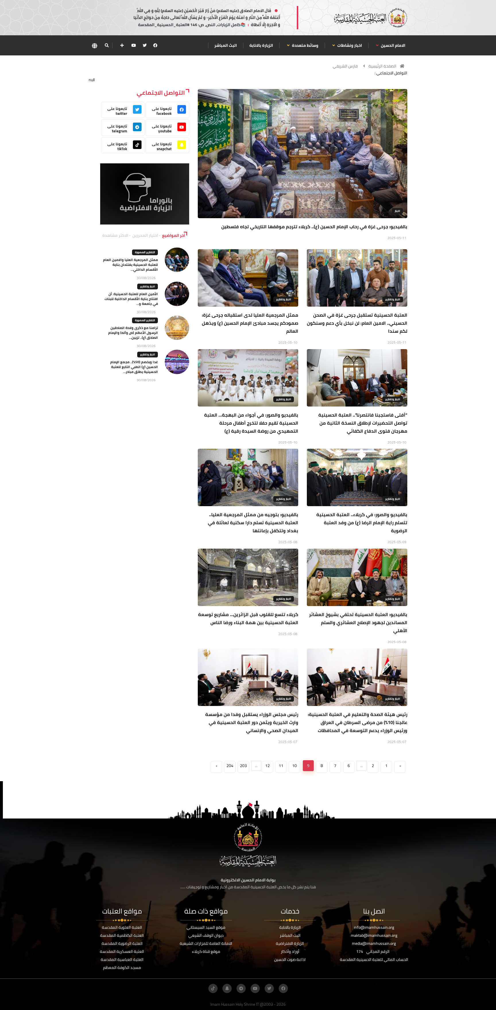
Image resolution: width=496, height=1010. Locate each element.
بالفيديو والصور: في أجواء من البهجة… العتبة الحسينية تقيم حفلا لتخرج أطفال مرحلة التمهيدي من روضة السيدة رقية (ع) (251, 423)
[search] (106, 45)
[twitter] (145, 45)
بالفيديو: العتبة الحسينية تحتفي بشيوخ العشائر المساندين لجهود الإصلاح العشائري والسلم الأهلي (358, 622)
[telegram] (241, 988)
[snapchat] (227, 988)
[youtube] (134, 45)
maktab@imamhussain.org (374, 935)
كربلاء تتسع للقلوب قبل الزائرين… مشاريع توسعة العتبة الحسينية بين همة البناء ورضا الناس (248, 618)
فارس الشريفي (345, 66)
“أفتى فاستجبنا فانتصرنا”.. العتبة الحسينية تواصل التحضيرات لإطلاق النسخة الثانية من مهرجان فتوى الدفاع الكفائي (362, 423)
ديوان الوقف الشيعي (206, 935)
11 (281, 765)
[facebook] (155, 45)
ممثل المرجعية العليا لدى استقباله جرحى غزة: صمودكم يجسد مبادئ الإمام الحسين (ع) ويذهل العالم (250, 323)
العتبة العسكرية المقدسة (122, 951)
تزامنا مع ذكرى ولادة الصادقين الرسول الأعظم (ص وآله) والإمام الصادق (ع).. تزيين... (133, 332)
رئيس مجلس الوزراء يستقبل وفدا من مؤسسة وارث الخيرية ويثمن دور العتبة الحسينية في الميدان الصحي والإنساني (251, 722)
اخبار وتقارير (392, 299)
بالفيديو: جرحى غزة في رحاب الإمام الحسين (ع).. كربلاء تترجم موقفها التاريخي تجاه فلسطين (314, 226)
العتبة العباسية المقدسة (122, 959)
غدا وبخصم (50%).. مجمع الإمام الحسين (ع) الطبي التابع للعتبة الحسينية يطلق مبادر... (134, 367)
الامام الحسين (392, 45)
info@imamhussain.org (374, 927)
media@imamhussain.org (374, 943)
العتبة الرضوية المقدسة (122, 943)
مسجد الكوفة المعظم (122, 967)
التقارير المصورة (145, 252)
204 (229, 765)
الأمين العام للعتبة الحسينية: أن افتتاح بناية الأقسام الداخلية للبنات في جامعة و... (131, 299)
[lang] (94, 45)
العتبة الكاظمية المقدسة (122, 935)
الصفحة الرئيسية (382, 66)
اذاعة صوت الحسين (290, 959)
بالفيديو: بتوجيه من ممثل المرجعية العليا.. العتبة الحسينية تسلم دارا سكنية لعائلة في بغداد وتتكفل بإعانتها (253, 522)
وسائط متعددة (304, 45)
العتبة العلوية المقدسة (122, 927)
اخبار (397, 211)
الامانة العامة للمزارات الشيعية (206, 943)
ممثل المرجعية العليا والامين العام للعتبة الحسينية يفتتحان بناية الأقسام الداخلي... (130, 264)
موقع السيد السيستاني (206, 927)
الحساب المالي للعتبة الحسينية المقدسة (374, 959)
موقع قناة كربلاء (206, 951)
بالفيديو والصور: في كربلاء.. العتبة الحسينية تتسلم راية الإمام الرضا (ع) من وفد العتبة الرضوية (361, 522)
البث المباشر (225, 45)
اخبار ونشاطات (349, 45)
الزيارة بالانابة (261, 45)
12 (267, 765)
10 (294, 765)
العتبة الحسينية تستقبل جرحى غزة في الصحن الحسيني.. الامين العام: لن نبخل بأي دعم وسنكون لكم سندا (357, 323)
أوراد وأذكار (290, 951)
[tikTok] (213, 988)
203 (243, 765)
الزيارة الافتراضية (290, 943)
